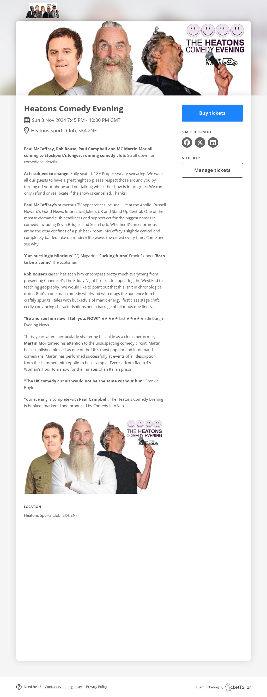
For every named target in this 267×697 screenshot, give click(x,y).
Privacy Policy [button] (96, 686)
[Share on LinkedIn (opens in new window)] (213, 142)
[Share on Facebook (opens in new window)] (187, 142)
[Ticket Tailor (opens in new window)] (238, 687)
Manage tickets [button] (212, 170)
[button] (63, 686)
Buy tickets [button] (212, 113)
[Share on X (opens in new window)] (200, 142)
